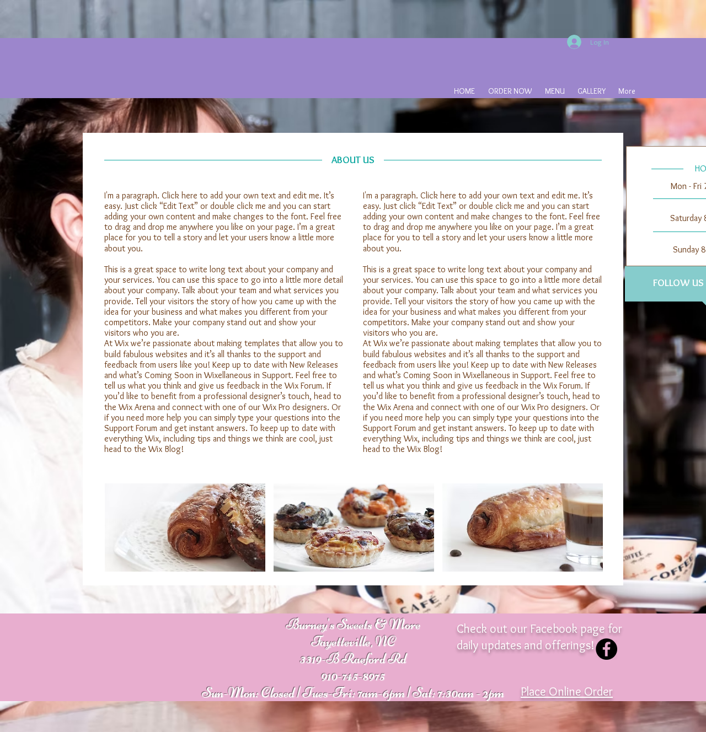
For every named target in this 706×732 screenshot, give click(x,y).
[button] (185, 527)
